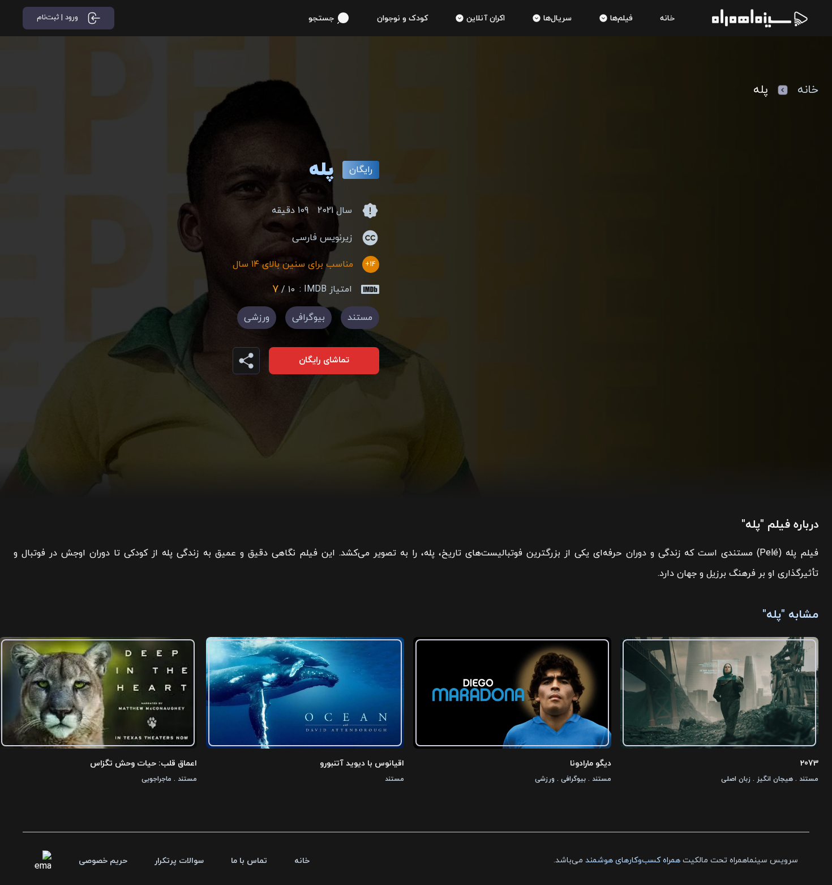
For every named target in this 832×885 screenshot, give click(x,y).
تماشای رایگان (324, 360)
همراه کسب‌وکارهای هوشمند (632, 860)
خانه (807, 90)
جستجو (321, 18)
